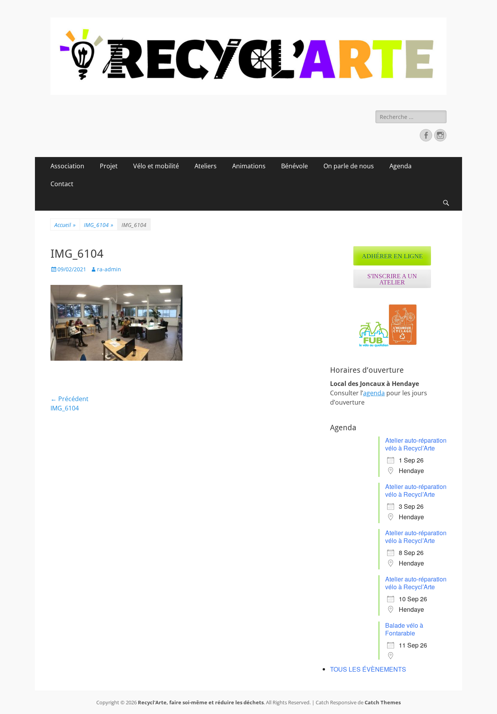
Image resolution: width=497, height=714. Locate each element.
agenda (374, 393)
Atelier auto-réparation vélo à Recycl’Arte (416, 444)
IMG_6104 (98, 225)
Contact (61, 184)
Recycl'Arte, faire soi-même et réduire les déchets (201, 702)
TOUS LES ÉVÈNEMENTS (368, 669)
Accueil (65, 225)
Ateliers (206, 166)
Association (67, 166)
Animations (249, 166)
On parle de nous (348, 166)
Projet (109, 166)
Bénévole (294, 166)
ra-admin (109, 269)
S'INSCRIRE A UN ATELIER (392, 279)
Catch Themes (383, 702)
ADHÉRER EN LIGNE (392, 256)
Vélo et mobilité (156, 166)
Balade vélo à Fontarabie (404, 629)
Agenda (400, 166)
